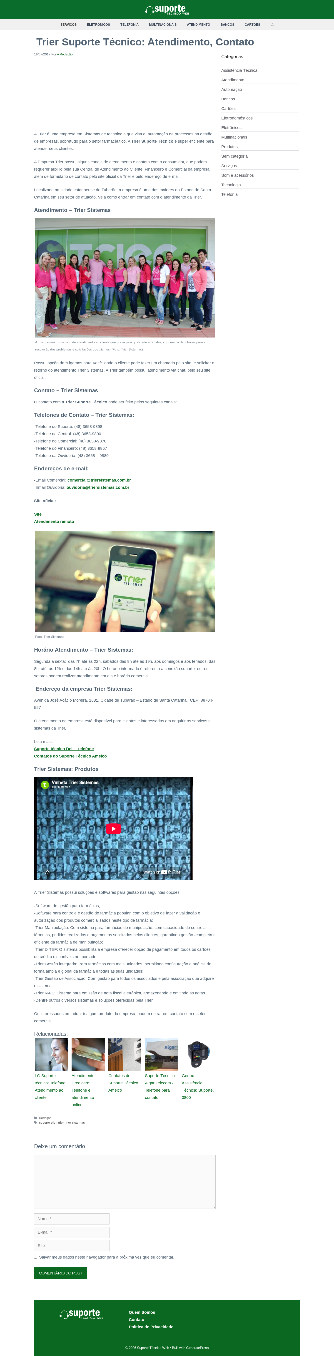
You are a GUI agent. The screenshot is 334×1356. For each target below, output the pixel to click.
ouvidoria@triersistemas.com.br (98, 487)
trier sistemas (75, 1122)
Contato (136, 1319)
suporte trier (47, 1122)
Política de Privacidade (151, 1327)
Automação (231, 89)
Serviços (68, 24)
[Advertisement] (125, 97)
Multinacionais (163, 24)
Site (38, 514)
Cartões (252, 24)
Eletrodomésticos (237, 118)
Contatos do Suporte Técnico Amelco (70, 756)
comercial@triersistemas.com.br (99, 480)
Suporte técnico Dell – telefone (64, 749)
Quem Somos (142, 1312)
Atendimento (198, 24)
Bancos (227, 24)
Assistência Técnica (239, 70)
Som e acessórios (237, 175)
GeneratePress (197, 1348)
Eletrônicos (98, 24)
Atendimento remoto (54, 521)
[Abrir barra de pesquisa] (272, 24)
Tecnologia (231, 185)
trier (61, 1122)
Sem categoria (234, 156)
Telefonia (129, 24)
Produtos (229, 146)
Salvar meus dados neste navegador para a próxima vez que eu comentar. (106, 1257)
